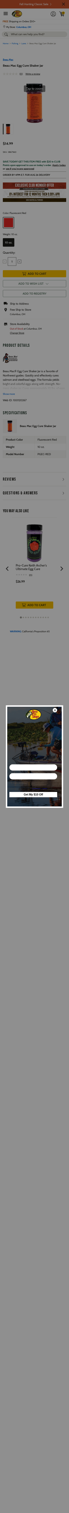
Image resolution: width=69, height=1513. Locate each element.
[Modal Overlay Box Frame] (34, 756)
